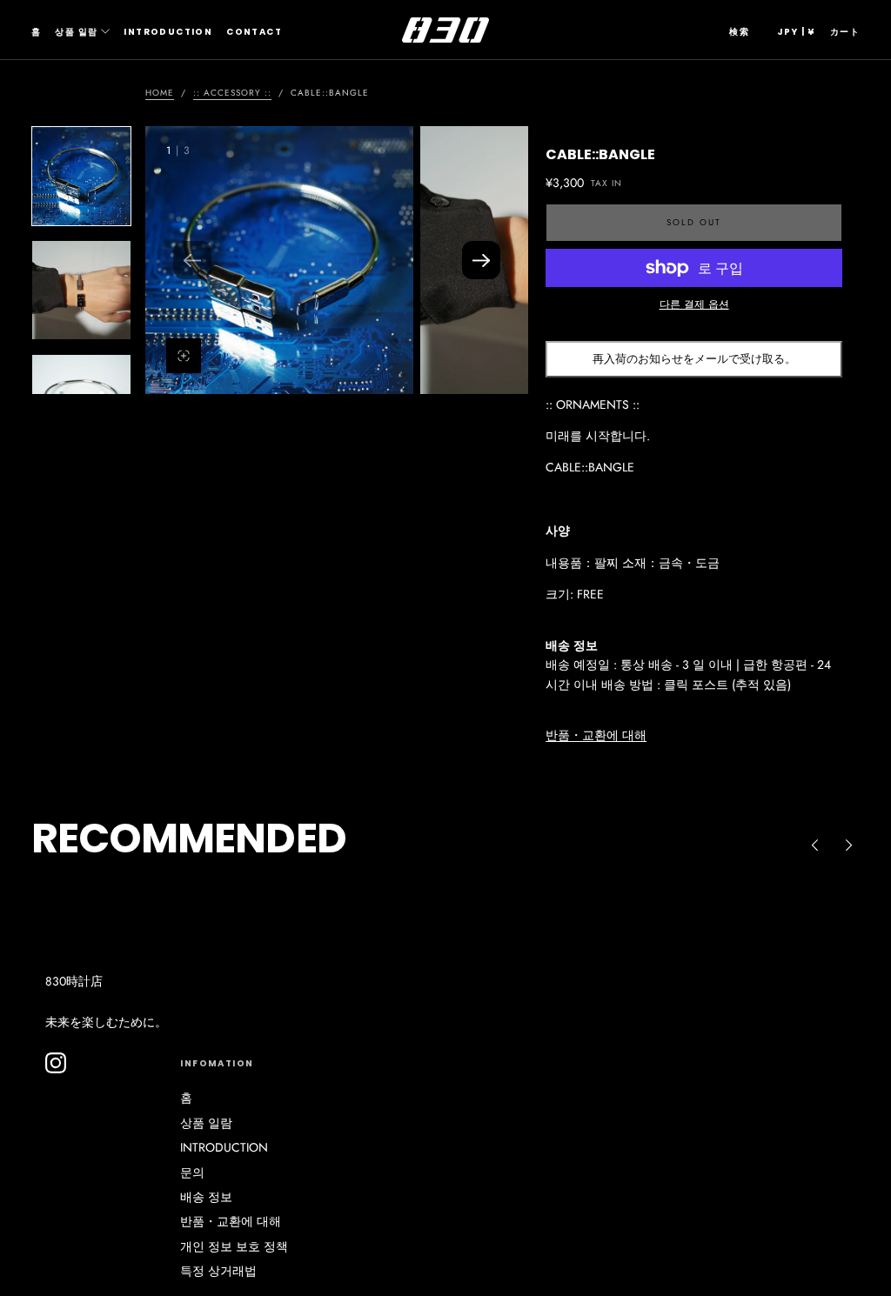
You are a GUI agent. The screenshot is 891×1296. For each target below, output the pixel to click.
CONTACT (254, 31)
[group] (279, 260)
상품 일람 (76, 31)
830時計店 (74, 981)
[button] (739, 32)
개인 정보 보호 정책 (234, 1246)
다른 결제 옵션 (694, 304)
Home (159, 92)
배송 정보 (206, 1197)
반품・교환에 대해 (596, 735)
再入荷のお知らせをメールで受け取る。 (694, 358)
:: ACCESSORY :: (232, 92)
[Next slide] (481, 260)
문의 (192, 1172)
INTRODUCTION (168, 31)
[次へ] (849, 845)
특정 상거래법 (218, 1270)
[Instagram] (55, 1062)
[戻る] (814, 845)
